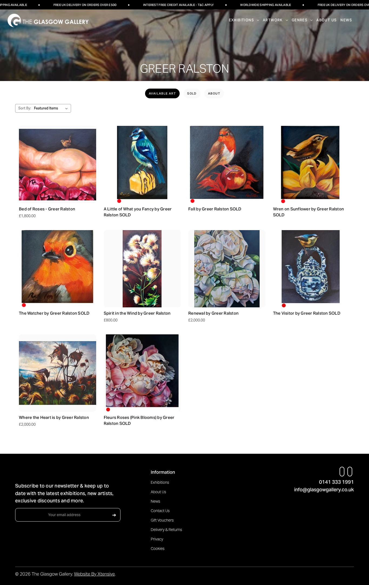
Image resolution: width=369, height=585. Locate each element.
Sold (192, 93)
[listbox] (52, 108)
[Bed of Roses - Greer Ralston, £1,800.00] (57, 164)
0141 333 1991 (336, 482)
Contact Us (160, 510)
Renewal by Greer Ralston (213, 313)
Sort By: (24, 108)
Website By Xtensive (94, 574)
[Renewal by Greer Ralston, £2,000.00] (227, 268)
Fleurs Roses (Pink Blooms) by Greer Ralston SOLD (139, 420)
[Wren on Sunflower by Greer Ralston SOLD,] (311, 164)
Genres (299, 20)
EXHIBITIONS (241, 20)
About (214, 93)
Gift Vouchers (162, 520)
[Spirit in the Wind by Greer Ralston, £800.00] (142, 268)
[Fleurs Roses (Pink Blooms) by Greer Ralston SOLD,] (142, 373)
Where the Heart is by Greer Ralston (54, 417)
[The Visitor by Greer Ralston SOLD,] (311, 268)
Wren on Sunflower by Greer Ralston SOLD (308, 212)
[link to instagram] (350, 471)
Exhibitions (160, 482)
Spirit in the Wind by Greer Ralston (137, 313)
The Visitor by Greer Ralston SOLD (306, 313)
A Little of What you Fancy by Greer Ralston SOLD (138, 212)
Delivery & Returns (166, 529)
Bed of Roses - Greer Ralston (47, 208)
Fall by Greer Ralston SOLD (214, 208)
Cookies (158, 548)
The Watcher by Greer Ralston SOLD (54, 313)
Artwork (273, 20)
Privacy (157, 539)
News (346, 20)
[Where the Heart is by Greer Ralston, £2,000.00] (57, 373)
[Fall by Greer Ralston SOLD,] (227, 164)
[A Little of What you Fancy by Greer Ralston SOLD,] (142, 164)
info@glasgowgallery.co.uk (324, 489)
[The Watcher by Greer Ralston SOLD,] (57, 268)
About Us (326, 20)
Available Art (162, 93)
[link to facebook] (342, 471)
